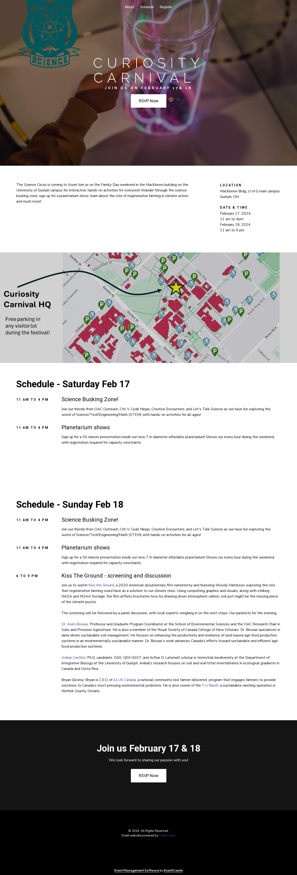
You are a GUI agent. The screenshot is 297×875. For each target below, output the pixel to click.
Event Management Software (137, 870)
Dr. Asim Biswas (74, 624)
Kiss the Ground (101, 585)
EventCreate (167, 835)
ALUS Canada (124, 679)
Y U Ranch (210, 685)
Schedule (147, 7)
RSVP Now (148, 100)
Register (166, 7)
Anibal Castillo (73, 657)
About (129, 7)
